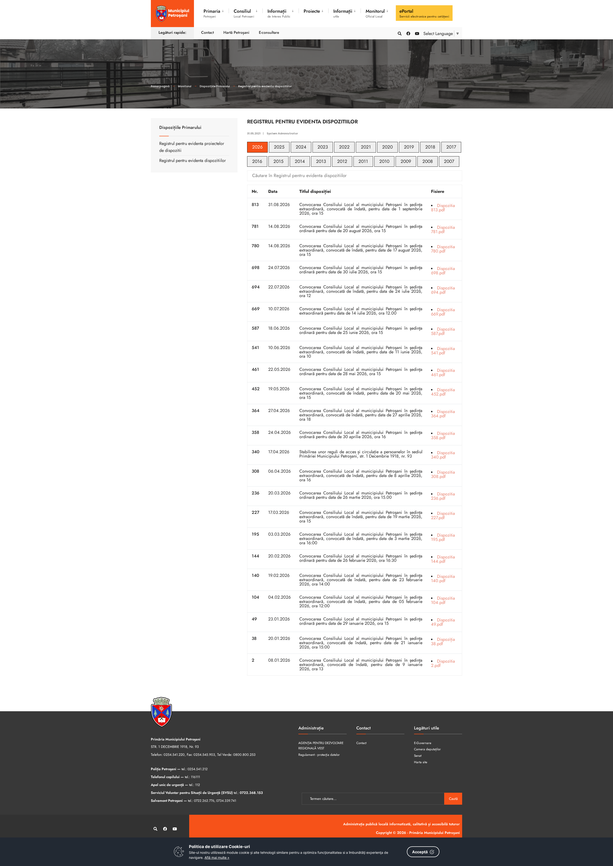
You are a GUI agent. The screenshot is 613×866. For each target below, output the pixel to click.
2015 (278, 161)
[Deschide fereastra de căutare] (399, 33)
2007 (449, 161)
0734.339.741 (226, 800)
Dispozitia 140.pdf (443, 578)
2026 (257, 147)
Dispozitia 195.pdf (443, 537)
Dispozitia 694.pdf (443, 290)
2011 (363, 161)
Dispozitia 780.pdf (443, 249)
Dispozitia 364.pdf (443, 413)
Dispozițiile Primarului (215, 86)
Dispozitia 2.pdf (443, 663)
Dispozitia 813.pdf (443, 207)
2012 (342, 161)
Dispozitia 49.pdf (443, 622)
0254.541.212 (197, 769)
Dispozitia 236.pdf (443, 496)
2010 (384, 161)
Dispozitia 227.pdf (443, 515)
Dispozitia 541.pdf (443, 350)
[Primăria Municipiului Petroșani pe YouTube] (416, 33)
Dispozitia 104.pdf (443, 600)
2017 (451, 147)
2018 (430, 147)
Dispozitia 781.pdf (443, 229)
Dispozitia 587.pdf (443, 331)
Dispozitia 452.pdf (443, 392)
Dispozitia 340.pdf (443, 455)
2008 (427, 161)
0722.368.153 (251, 792)
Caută (453, 798)
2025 (279, 147)
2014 (300, 161)
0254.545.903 (204, 754)
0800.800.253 (244, 754)
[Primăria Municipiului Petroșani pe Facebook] (408, 33)
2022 (344, 147)
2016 (257, 161)
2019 (409, 147)
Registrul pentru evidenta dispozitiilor (265, 86)
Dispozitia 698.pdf (443, 270)
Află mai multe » (216, 857)
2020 (387, 147)
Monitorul (184, 86)
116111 (195, 776)
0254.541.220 (174, 754)
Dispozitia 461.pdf (443, 372)
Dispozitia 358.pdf (443, 435)
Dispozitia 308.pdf (443, 474)
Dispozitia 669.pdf (443, 312)
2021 (366, 147)
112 (197, 784)
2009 (406, 161)
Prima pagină (160, 86)
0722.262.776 (204, 800)
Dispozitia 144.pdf (443, 559)
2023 (323, 147)
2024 (301, 147)
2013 (321, 161)
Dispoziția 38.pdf (443, 641)
